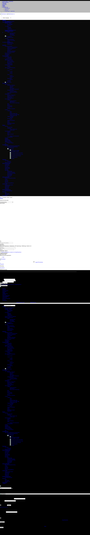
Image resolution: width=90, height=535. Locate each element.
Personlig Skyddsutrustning (10, 178)
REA (3, 257)
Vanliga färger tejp (13, 115)
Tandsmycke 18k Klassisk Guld (17, 154)
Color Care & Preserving (14, 102)
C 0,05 (11, 71)
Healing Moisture (13, 100)
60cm (11, 112)
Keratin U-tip (9, 118)
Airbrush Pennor (10, 43)
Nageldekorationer (8, 141)
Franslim (9, 80)
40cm (11, 111)
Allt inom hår (7, 84)
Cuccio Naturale (10, 134)
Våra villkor (7, 193)
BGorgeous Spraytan (11, 51)
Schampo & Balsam (11, 85)
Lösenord (2, 500)
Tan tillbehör (7, 54)
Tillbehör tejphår (10, 116)
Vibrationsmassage (11, 172)
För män (6, 166)
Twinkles (12, 158)
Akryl (8, 133)
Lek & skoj (7, 186)
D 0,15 (11, 77)
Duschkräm (7, 165)
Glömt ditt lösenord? (4, 507)
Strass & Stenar (10, 142)
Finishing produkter (13, 92)
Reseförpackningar (8, 190)
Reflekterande (12, 33)
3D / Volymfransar (10, 61)
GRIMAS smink (10, 37)
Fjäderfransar (10, 63)
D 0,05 (11, 75)
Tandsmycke (11, 149)
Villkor (3, 6)
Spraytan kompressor (11, 48)
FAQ (6, 192)
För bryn (9, 311)
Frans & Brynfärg (8, 56)
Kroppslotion (7, 167)
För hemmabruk (8, 53)
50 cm (11, 119)
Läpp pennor (9, 29)
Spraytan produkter (8, 46)
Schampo (11, 86)
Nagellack (9, 128)
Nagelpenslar (7, 139)
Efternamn (2, 248)
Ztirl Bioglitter (12, 35)
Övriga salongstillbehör (9, 182)
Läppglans (9, 28)
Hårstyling (4, 83)
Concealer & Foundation (9, 21)
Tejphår (8, 110)
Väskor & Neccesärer (9, 184)
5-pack (8, 65)
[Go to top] (0, 303)
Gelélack (9, 132)
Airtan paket (9, 49)
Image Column (9, 369)
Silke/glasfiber (10, 136)
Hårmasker (12, 88)
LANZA (8, 99)
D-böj (8, 74)
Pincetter (9, 81)
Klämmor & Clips (10, 95)
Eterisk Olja (9, 175)
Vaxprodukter (7, 168)
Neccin (8, 107)
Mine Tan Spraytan (11, 52)
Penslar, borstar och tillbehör (10, 30)
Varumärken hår (8, 98)
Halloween (7, 188)
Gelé (8, 135)
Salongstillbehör (5, 177)
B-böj (8, 68)
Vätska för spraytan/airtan (12, 47)
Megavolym (9, 78)
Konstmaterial (7, 131)
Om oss (6, 10)
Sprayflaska (2, 267)
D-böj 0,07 (12, 76)
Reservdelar (9, 44)
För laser (6, 169)
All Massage (9, 171)
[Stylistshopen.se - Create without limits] (7, 13)
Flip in (8, 121)
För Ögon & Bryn (8, 309)
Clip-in (8, 122)
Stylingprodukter (10, 90)
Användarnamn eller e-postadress (7, 498)
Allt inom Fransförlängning (10, 67)
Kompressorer (10, 42)
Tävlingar (4, 3)
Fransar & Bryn (5, 55)
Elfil (5, 143)
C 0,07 (11, 72)
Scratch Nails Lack (13, 129)
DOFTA (6, 181)
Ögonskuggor (10, 24)
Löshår (6, 109)
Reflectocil (9, 57)
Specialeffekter (9, 36)
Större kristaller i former (14, 151)
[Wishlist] (0, 260)
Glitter (8, 32)
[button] (2, 32)
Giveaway (4, 4)
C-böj (8, 70)
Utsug (6, 179)
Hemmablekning (10, 147)
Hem (1, 197)
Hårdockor (9, 124)
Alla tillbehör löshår (11, 123)
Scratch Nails (9, 127)
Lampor (6, 466)
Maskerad (7, 187)
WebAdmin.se (33, 302)
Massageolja (9, 174)
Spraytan (4, 45)
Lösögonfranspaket (8, 64)
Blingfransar (9, 62)
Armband (9, 161)
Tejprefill (11, 117)
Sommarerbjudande (6, 189)
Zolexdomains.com (20, 302)
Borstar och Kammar (11, 381)
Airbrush (6, 324)
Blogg (3, 5)
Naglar (3, 125)
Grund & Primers (13, 91)
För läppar (7, 312)
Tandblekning (5, 144)
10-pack (8, 66)
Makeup (4, 20)
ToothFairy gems (14, 157)
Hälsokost (9, 176)
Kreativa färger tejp (13, 113)
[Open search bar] (0, 241)
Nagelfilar (7, 138)
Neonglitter (12, 34)
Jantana (8, 50)
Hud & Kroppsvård (6, 163)
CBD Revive (12, 101)
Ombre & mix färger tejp (14, 114)
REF (8, 103)
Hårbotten (9, 93)
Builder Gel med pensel (14, 422)
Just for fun (4, 183)
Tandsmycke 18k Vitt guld (16, 155)
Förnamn (2, 247)
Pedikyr (6, 137)
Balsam (11, 87)
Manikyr (6, 126)
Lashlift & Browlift (8, 58)
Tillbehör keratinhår (11, 120)
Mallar (8, 41)
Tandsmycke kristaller (15, 150)
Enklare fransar (10, 60)
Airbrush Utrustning (11, 40)
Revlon (8, 104)
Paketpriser (7, 340)
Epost (1, 249)
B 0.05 (11, 69)
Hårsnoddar (9, 96)
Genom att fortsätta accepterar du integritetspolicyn (11, 252)
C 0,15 (11, 73)
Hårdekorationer (10, 97)
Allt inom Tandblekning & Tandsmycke (12, 145)
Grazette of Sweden (11, 108)
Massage (6, 170)
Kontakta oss (5, 7)
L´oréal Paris (9, 106)
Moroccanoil (9, 105)
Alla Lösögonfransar (9, 59)
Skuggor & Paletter (8, 22)
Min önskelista (5, 2)
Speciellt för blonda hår (14, 89)
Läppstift (9, 313)
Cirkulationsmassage (11, 173)
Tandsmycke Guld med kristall (17, 152)
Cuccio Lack (12, 130)
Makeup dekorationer (9, 31)
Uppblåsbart (7, 185)
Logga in (9, 505)
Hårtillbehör (7, 94)
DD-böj (11, 79)
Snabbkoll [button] (2, 264)
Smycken (4, 159)
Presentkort (4, 195)
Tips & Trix (7, 9)
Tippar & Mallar (8, 140)
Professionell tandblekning (12, 146)
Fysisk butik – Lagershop (7, 1)
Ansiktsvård (7, 164)
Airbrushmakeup (10, 39)
